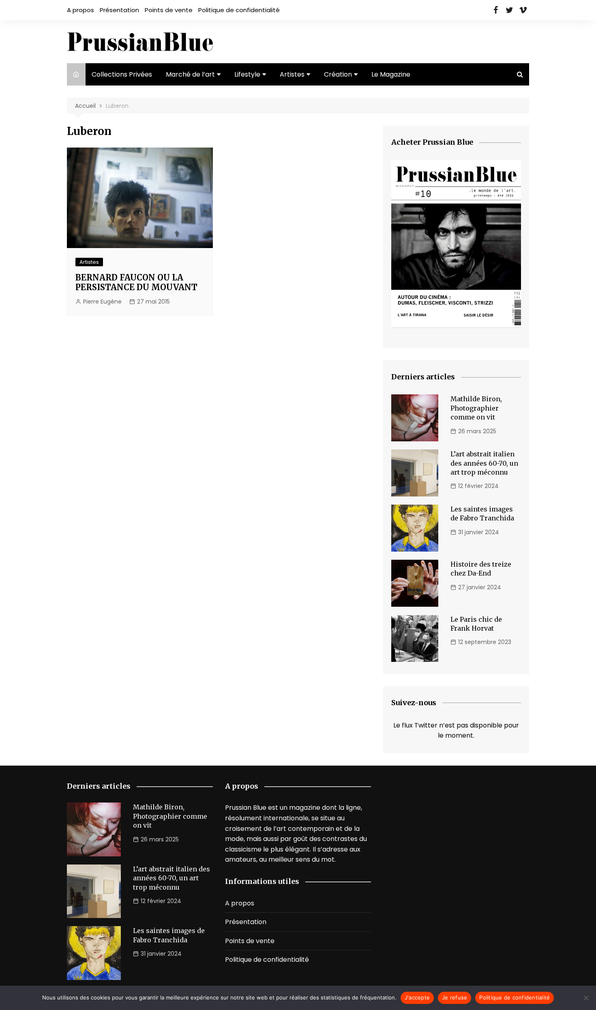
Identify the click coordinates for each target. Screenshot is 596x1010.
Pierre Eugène (102, 301)
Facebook (495, 10)
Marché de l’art (190, 74)
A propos (80, 10)
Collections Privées (122, 74)
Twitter (509, 10)
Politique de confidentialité (239, 10)
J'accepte (417, 997)
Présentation (119, 10)
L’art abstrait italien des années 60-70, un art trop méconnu (484, 463)
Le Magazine (390, 74)
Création (338, 74)
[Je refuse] (586, 998)
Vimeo (523, 10)
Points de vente (169, 10)
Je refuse (454, 997)
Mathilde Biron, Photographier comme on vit (476, 408)
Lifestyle (247, 74)
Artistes (292, 74)
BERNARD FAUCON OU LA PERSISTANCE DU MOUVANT (136, 282)
